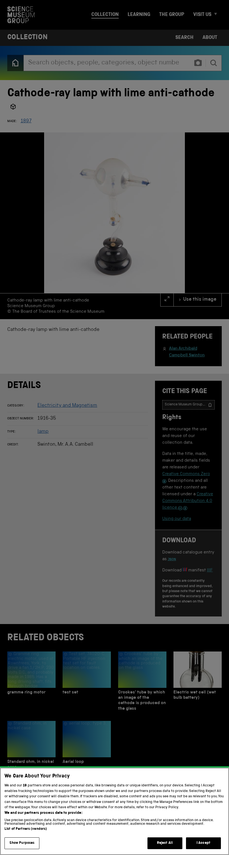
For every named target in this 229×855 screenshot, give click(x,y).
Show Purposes (22, 843)
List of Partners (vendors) (25, 829)
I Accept (203, 843)
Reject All (165, 843)
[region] (114, 811)
